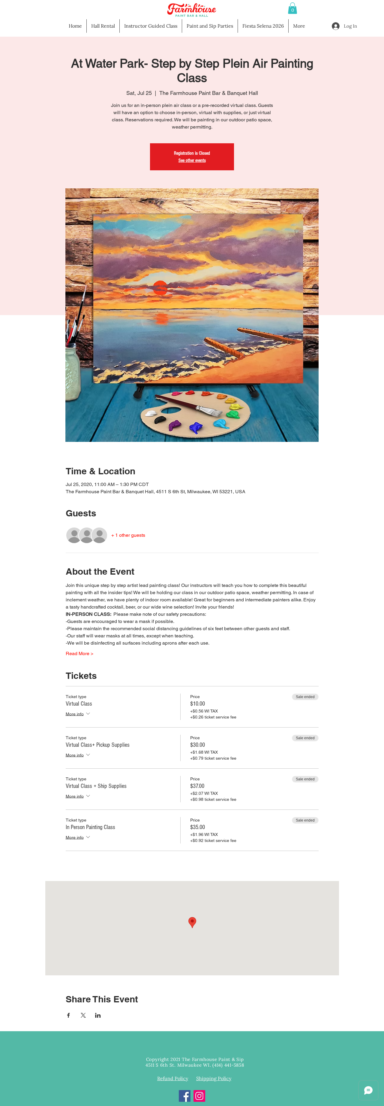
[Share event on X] (83, 1015)
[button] (292, 8)
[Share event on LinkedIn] (98, 1015)
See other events (192, 160)
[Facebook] (184, 1096)
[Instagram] (199, 1096)
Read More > (79, 653)
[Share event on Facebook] (68, 1015)
